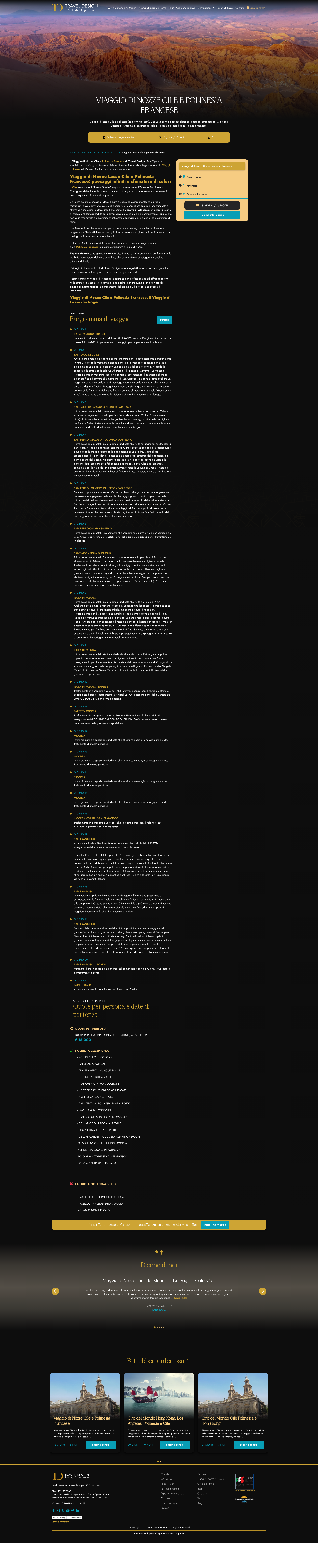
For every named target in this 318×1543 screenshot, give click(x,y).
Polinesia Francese (113, 161)
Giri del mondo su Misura (122, 8)
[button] (262, 1291)
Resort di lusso (225, 8)
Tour (171, 8)
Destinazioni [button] (205, 8)
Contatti (239, 8)
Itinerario (192, 186)
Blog (199, 1503)
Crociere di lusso (185, 8)
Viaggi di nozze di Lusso (152, 8)
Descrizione (194, 177)
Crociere (165, 1498)
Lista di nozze (257, 8)
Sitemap (165, 1508)
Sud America (102, 152)
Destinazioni (86, 152)
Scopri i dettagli (101, 1445)
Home (73, 152)
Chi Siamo (166, 1479)
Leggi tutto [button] (180, 1298)
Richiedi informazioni (212, 215)
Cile (115, 152)
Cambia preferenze (61, 1521)
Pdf (213, 137)
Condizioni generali (171, 1503)
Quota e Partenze (197, 194)
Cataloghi (202, 1493)
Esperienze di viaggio (172, 1493)
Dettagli (164, 320)
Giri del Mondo (205, 1484)
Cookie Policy (75, 1517)
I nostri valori (167, 1484)
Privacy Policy (59, 1517)
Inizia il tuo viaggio (215, 1225)
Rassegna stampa (170, 1489)
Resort (200, 1489)
